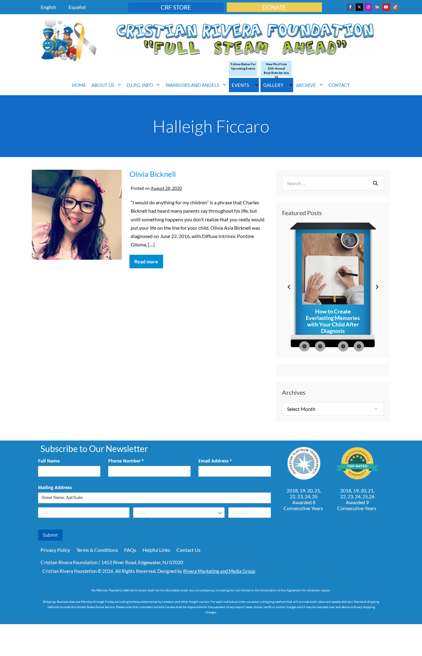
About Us (102, 85)
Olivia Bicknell (152, 173)
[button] (289, 287)
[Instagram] (368, 7)
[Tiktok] (395, 7)
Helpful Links (156, 550)
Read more (148, 259)
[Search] (375, 183)
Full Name (49, 461)
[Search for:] (333, 183)
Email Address (224, 461)
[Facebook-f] (350, 7)
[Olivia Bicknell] (77, 215)
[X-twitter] (359, 7)
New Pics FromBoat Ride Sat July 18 (276, 70)
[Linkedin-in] (377, 7)
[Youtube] (386, 7)
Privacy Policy (55, 550)
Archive (306, 85)
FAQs (130, 550)
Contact (339, 85)
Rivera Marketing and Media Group (219, 571)
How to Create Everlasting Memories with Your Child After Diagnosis (333, 321)
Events (240, 85)
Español (77, 7)
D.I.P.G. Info (140, 85)
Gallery (273, 85)
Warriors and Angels (192, 85)
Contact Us (188, 550)
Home (79, 85)
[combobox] (179, 512)
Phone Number (135, 461)
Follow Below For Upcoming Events (243, 66)
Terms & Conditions (97, 550)
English (48, 7)
